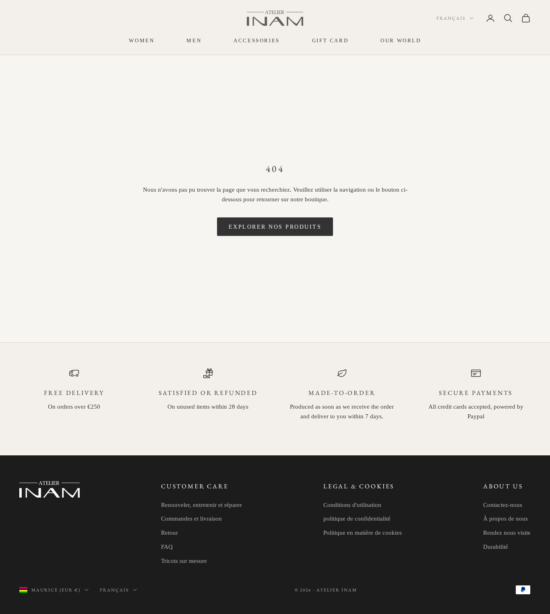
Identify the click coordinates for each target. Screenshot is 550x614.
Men (193, 40)
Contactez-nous (502, 505)
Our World (400, 40)
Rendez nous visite (507, 532)
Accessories (257, 40)
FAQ (167, 547)
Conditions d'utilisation (352, 505)
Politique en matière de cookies (362, 532)
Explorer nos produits (275, 227)
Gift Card (330, 40)
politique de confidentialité (357, 518)
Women (141, 40)
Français (450, 18)
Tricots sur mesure (184, 561)
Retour (169, 532)
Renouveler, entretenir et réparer (201, 505)
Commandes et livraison (191, 518)
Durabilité (495, 547)
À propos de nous (505, 518)
